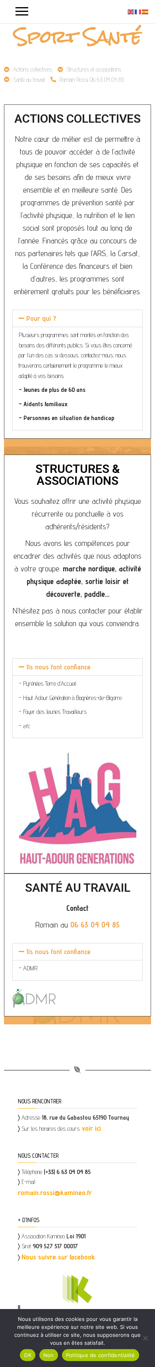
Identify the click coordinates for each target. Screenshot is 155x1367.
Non (48, 1355)
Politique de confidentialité (100, 1355)
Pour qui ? (41, 318)
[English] (131, 11)
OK (27, 1355)
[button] (77, 318)
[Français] (138, 11)
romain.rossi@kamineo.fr (55, 1192)
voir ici (91, 1128)
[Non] (145, 1338)
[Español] (145, 11)
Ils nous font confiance (58, 667)
